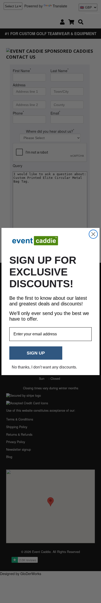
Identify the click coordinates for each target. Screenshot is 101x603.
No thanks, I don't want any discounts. (44, 367)
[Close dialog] (93, 234)
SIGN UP (36, 353)
